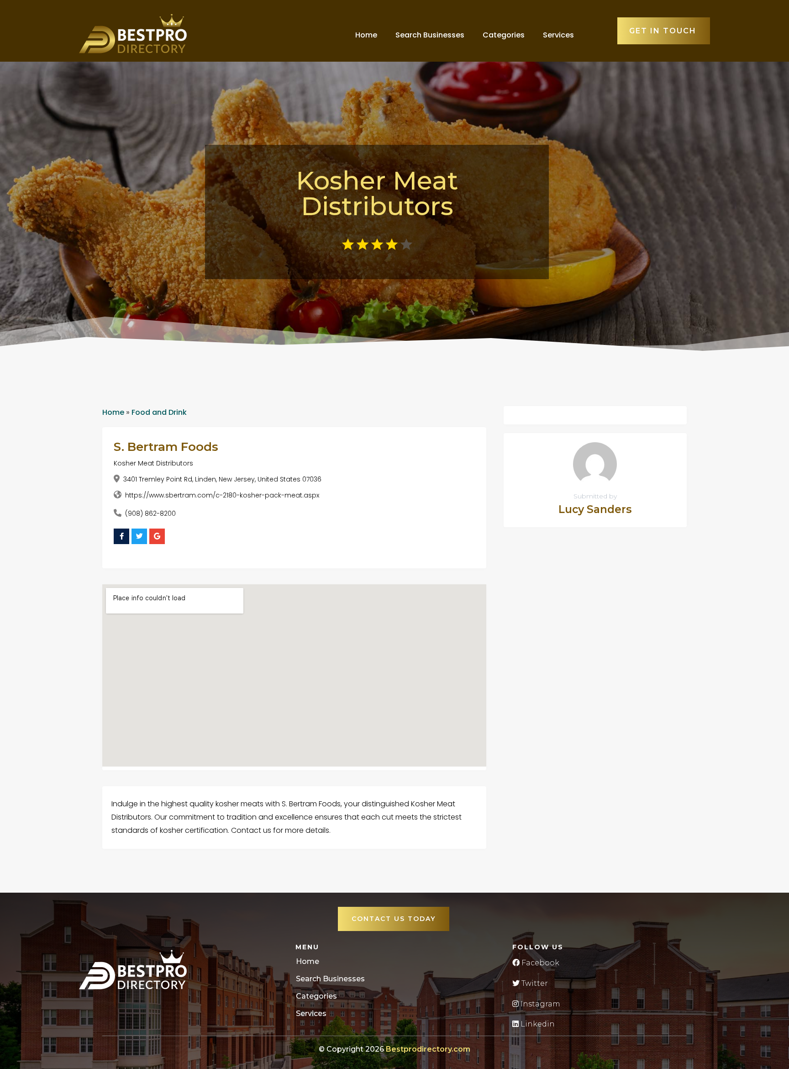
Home (366, 35)
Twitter (534, 983)
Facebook (539, 962)
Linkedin (537, 1024)
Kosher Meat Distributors (153, 463)
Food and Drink (159, 412)
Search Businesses (429, 35)
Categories (504, 35)
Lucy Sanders (594, 509)
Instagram (539, 1004)
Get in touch (662, 30)
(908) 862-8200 (150, 513)
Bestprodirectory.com (428, 1049)
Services (558, 35)
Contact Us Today (394, 919)
